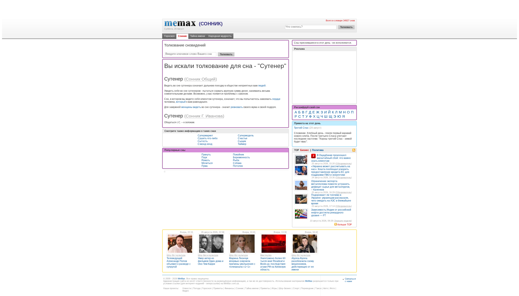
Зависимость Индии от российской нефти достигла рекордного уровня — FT (331, 212)
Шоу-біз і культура (176, 255)
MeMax (181, 278)
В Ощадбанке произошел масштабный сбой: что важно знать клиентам (331, 158)
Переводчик (307, 288)
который (181, 101)
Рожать (206, 160)
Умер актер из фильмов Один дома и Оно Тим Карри (210, 261)
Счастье (242, 138)
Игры (274, 288)
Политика (318, 150)
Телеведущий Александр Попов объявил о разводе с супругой (179, 262)
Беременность (241, 157)
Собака (237, 163)
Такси (318, 288)
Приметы (218, 288)
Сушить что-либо (208, 138)
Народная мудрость (220, 36)
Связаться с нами (350, 280)
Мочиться (207, 163)
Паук (204, 157)
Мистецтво (265, 255)
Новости (186, 288)
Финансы (229, 288)
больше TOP (344, 224)
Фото (332, 288)
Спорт (296, 288)
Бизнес (304, 150)
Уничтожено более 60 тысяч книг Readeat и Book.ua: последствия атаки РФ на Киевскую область (273, 264)
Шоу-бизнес (285, 288)
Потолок (238, 166)
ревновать (237, 107)
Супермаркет (205, 135)
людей (262, 85)
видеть (197, 107)
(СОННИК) (211, 23)
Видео (185, 291)
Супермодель (246, 135)
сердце (276, 99)
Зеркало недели (343, 221)
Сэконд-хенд (205, 144)
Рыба (236, 160)
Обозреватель (343, 163)
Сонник (182, 36)
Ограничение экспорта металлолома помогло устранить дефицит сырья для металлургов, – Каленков (330, 185)
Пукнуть (206, 154)
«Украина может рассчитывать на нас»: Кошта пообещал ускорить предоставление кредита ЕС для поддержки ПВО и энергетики (330, 170)
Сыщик (242, 141)
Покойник (238, 154)
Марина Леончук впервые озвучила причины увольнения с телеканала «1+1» (242, 262)
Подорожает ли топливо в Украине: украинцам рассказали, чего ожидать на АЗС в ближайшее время (331, 199)
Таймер (242, 144)
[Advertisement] (259, 9)
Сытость (203, 141)
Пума (205, 166)
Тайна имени (197, 36)
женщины (186, 107)
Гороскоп (169, 36)
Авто (325, 288)
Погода (196, 288)
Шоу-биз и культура (208, 255)
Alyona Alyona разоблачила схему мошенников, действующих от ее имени (303, 264)
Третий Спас (301, 127)
